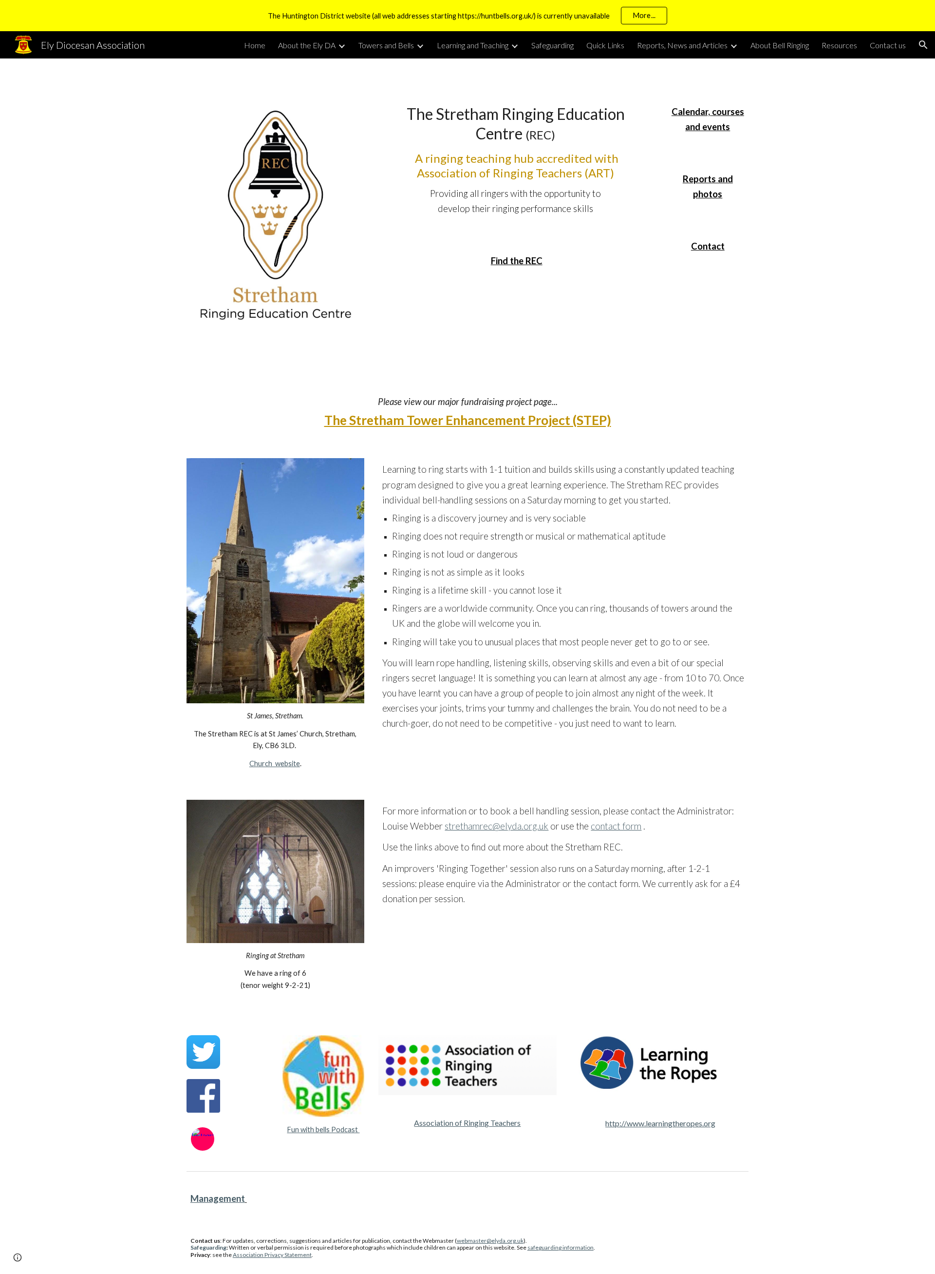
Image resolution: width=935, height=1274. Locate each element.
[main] (515, 160)
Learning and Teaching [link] (472, 45)
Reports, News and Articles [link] (682, 45)
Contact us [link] (888, 45)
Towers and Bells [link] (386, 45)
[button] (923, 45)
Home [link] (254, 45)
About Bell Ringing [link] (779, 45)
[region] (467, 15)
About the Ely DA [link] (307, 45)
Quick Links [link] (605, 45)
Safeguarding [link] (552, 45)
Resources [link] (839, 45)
